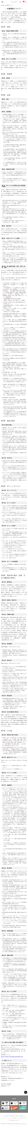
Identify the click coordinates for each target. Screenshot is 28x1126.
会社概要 (6, 1115)
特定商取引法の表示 (14, 1120)
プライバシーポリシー (7, 1118)
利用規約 (16, 1115)
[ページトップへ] (25, 1092)
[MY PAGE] (20, 2)
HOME (2, 5)
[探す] (25, 2)
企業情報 (21, 1115)
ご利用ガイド (15, 1118)
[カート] (23, 2)
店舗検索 (11, 1115)
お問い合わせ (22, 1118)
